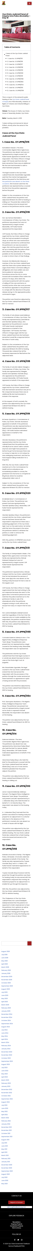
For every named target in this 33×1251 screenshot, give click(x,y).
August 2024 (5, 1027)
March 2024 (5, 1042)
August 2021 (5, 1140)
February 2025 (6, 1008)
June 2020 (4, 1180)
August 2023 (5, 1064)
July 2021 (4, 1143)
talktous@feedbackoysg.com (16, 1207)
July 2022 (4, 1105)
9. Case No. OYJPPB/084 (15, 82)
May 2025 (4, 998)
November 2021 (6, 1130)
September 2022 (7, 1099)
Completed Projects (16, 1226)
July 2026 (4, 955)
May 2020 (4, 1184)
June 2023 (4, 1071)
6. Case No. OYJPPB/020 (15, 73)
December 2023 (6, 1052)
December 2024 (6, 1014)
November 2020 (6, 1168)
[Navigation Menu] (29, 3)
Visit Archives (16, 1228)
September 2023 (7, 1061)
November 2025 (6, 980)
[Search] (29, 943)
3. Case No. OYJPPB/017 (15, 64)
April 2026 (4, 964)
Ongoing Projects (16, 1224)
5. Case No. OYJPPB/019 (15, 70)
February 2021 (5, 1158)
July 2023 (4, 1067)
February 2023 (6, 1083)
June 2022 (4, 1108)
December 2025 (6, 976)
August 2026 (5, 951)
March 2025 (5, 1005)
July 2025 (4, 992)
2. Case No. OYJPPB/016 (15, 61)
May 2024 (4, 1036)
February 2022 (6, 1121)
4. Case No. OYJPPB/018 (15, 67)
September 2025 (7, 986)
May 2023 (4, 1074)
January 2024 (5, 1049)
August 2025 (5, 989)
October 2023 (6, 1058)
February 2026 (6, 970)
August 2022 (5, 1102)
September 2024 (7, 1024)
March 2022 (5, 1118)
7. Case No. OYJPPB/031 (15, 76)
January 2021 (5, 1162)
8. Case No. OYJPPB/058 (15, 79)
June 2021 (4, 1146)
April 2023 (4, 1077)
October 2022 (6, 1096)
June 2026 (4, 958)
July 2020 (4, 1177)
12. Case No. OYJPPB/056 (15, 90)
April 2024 (4, 1039)
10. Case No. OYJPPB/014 (15, 85)
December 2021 (6, 1127)
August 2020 (5, 1174)
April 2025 (4, 1002)
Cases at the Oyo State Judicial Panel (17, 54)
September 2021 (6, 1136)
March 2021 (5, 1155)
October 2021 (5, 1133)
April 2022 (4, 1115)
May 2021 (4, 1149)
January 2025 (5, 1011)
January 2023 (5, 1086)
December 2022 (6, 1089)
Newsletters (16, 1222)
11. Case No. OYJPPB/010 (15, 88)
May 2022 (4, 1111)
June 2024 (4, 1033)
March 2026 (5, 967)
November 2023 (6, 1055)
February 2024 (6, 1045)
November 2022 (6, 1093)
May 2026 (4, 961)
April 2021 (4, 1152)
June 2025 (4, 995)
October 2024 (6, 1020)
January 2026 (5, 973)
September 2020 (7, 1171)
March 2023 (5, 1080)
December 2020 (6, 1165)
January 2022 (5, 1124)
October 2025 (6, 983)
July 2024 (4, 1030)
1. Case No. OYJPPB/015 (15, 58)
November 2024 (6, 1017)
